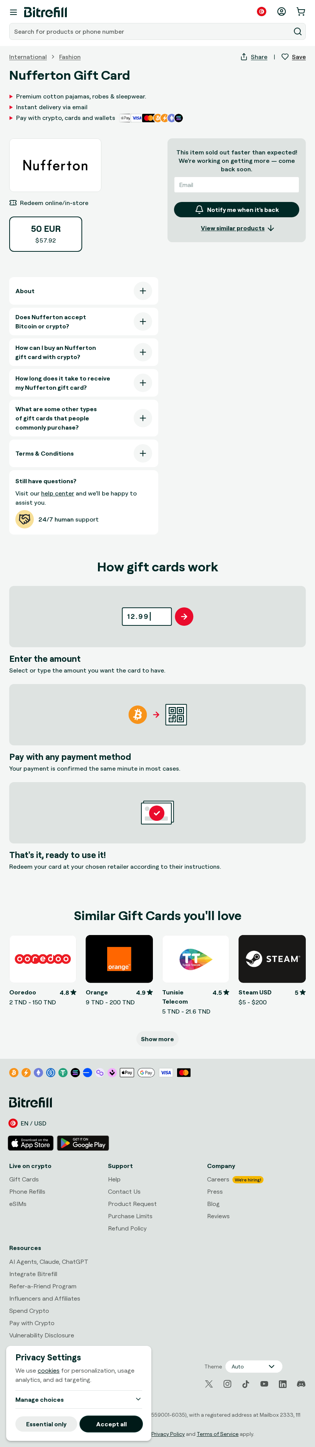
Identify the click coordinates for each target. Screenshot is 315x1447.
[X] (209, 1384)
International (28, 57)
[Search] (297, 31)
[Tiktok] (245, 1384)
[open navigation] (13, 12)
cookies (49, 1370)
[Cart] (301, 11)
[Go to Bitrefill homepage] (45, 12)
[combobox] (150, 31)
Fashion (70, 57)
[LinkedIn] (282, 1384)
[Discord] (301, 1384)
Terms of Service (218, 1434)
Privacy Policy (168, 1434)
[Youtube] (264, 1384)
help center (57, 493)
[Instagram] (227, 1384)
